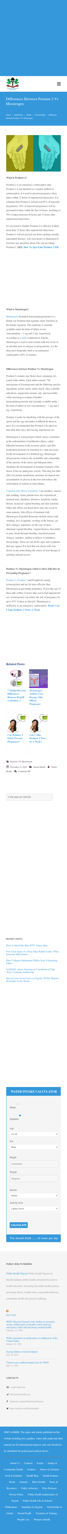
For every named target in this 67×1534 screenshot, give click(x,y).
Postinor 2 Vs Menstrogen (21, 761)
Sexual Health (40, 114)
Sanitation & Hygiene (32, 1506)
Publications (11, 1506)
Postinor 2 (22, 580)
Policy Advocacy (29, 1488)
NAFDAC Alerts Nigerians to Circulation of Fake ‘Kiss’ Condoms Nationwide (30, 971)
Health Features (50, 1475)
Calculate (18, 1225)
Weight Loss (23, 1519)
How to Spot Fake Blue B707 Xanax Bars (27, 945)
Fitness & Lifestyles (49, 1469)
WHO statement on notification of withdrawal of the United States (31, 1339)
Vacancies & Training (46, 1513)
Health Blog (18, 114)
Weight (13, 1172)
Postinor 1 (11, 580)
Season (13, 1189)
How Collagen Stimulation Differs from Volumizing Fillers (31, 962)
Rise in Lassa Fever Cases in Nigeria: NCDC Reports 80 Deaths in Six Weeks (32, 979)
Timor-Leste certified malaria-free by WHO (27, 1362)
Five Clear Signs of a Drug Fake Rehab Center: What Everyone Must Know (32, 953)
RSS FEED (11, 1315)
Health (28, 114)
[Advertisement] (33, 36)
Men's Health (38, 1481)
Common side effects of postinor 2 (23, 490)
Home (8, 114)
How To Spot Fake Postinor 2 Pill (41, 247)
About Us (15, 1463)
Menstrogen (12, 316)
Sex (11, 1141)
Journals (24, 1481)
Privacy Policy (16, 1494)
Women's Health (42, 1519)
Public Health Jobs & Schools (37, 1500)
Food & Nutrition (13, 1475)
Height (13, 1157)
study (24, 337)
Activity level (16, 1202)
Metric (13, 1107)
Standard (14, 1118)
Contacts (28, 1463)
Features (31, 1469)
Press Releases (49, 1488)
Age (12, 1128)
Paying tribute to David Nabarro (22, 1351)
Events (40, 1463)
